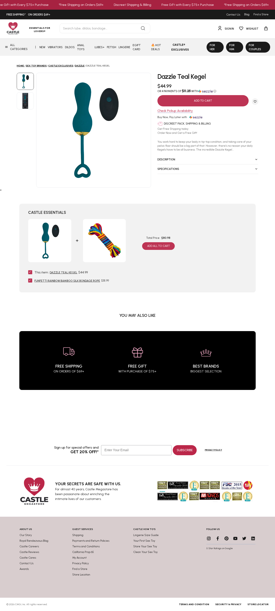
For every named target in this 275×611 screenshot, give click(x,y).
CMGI (18, 604)
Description (166, 159)
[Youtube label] (235, 538)
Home (20, 65)
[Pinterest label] (226, 538)
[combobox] (105, 28)
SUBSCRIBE (185, 450)
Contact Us (233, 14)
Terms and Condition (194, 604)
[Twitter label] (244, 538)
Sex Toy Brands (36, 65)
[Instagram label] (208, 538)
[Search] (143, 28)
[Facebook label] (217, 538)
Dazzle (80, 65)
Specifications (168, 169)
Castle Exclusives (60, 65)
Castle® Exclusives (180, 47)
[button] (207, 91)
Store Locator (258, 604)
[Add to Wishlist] (255, 101)
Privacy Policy (213, 450)
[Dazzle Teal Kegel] (25, 81)
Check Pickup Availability (175, 111)
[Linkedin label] (253, 538)
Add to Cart (203, 100)
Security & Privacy (228, 604)
